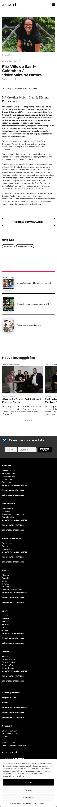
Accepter (28, 782)
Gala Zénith (8, 246)
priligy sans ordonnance (13, 495)
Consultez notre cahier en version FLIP (34, 304)
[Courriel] (16, 79)
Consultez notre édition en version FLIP (34, 283)
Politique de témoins (17, 803)
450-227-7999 (8, 742)
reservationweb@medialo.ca (14, 745)
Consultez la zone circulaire (29, 325)
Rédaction (9, 79)
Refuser (28, 790)
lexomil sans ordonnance (13, 490)
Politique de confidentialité (36, 803)
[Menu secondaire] (53, 4)
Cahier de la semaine (10, 364)
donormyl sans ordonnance (14, 485)
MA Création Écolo (25, 246)
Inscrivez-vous (45, 449)
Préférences (28, 797)
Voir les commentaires (28, 222)
